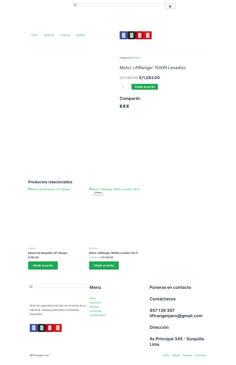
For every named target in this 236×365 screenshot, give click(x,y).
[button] (121, 106)
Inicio (34, 35)
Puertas (65, 35)
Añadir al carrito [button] (43, 265)
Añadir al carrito (145, 86)
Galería (80, 35)
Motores (49, 35)
